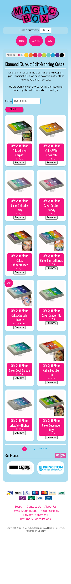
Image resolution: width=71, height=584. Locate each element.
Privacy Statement (35, 515)
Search (18, 506)
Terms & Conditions (24, 511)
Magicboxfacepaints (34, 528)
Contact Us (34, 506)
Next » (43, 449)
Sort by (8, 101)
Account (36, 40)
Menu (21, 40)
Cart (50, 40)
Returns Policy (50, 511)
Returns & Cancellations (35, 519)
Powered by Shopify (35, 531)
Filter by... (14, 109)
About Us (50, 506)
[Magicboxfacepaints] (35, 23)
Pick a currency (29, 30)
